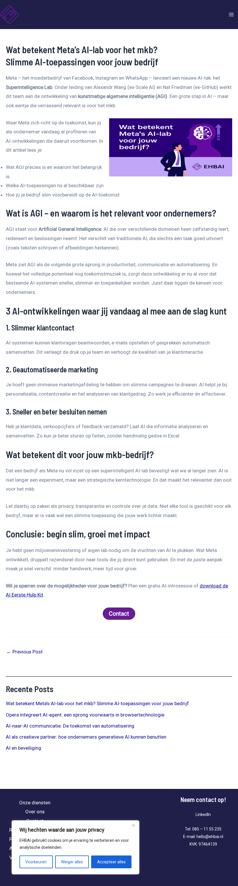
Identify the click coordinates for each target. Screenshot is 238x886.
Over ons (35, 811)
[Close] (133, 825)
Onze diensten (35, 802)
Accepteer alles (111, 862)
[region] (75, 847)
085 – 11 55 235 (206, 829)
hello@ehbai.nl (209, 836)
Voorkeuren (36, 862)
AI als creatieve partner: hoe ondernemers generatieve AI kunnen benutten (86, 737)
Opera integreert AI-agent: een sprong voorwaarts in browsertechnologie (85, 715)
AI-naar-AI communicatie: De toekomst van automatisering (70, 726)
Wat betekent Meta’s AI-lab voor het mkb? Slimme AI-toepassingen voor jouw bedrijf (97, 703)
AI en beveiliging (23, 748)
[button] (119, 614)
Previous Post (24, 651)
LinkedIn (203, 814)
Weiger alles (72, 862)
